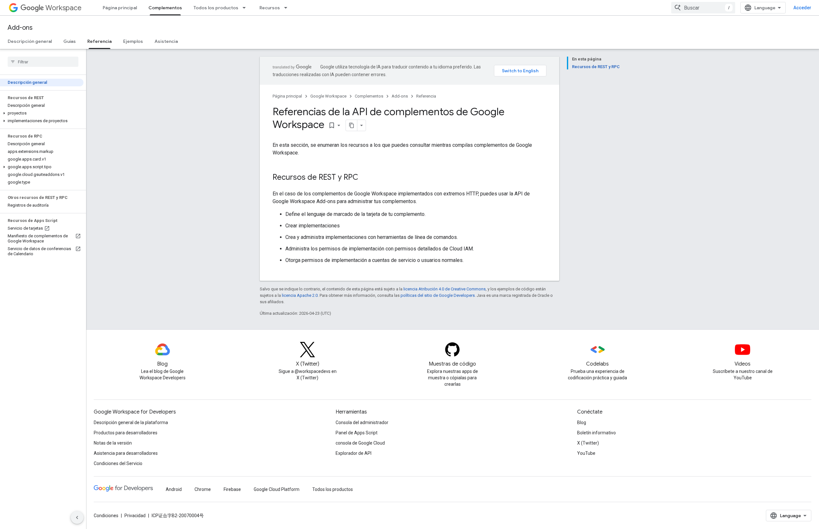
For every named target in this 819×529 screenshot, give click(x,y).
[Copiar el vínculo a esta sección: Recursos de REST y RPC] (364, 178)
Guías (69, 41)
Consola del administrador (362, 422)
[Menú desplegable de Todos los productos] (246, 7)
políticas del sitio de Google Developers (438, 295)
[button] (41, 113)
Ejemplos (133, 41)
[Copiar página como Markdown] (351, 125)
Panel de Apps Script (357, 432)
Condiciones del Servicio (118, 463)
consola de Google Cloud (360, 443)
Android (174, 489)
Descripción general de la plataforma (131, 422)
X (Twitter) (588, 443)
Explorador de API (353, 453)
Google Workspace (328, 96)
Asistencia (166, 41)
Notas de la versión (113, 443)
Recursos (269, 8)
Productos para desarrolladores (125, 432)
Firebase (232, 489)
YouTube (586, 453)
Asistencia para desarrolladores (126, 453)
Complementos (165, 8)
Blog (581, 422)
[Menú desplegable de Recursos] (287, 7)
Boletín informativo (596, 432)
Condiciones (106, 515)
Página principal (120, 8)
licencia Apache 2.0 (300, 295)
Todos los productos (216, 8)
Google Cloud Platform (276, 489)
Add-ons (20, 28)
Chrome (203, 489)
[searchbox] (43, 62)
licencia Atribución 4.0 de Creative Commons (444, 289)
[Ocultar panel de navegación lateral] (77, 517)
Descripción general (30, 41)
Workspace (63, 8)
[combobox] (703, 7)
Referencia (99, 41)
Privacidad (135, 515)
